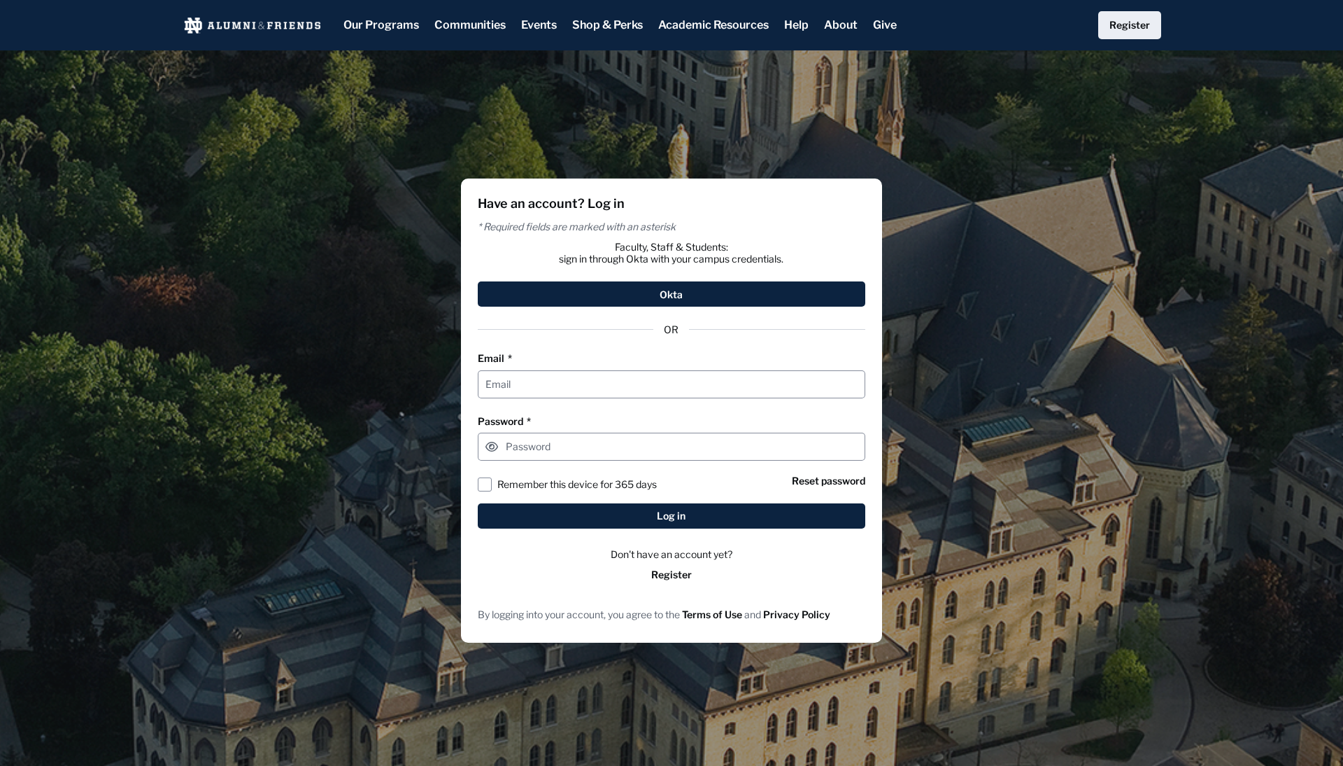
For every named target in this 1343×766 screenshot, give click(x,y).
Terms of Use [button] (712, 614)
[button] (491, 446)
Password (504, 421)
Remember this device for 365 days (577, 484)
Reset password (828, 481)
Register (671, 574)
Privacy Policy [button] (796, 614)
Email (495, 358)
